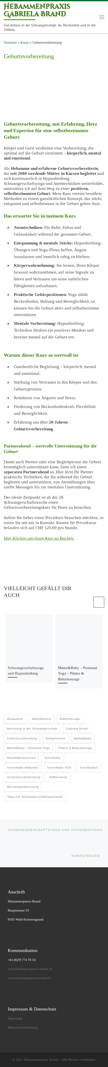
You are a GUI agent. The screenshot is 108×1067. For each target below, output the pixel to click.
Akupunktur (15, 718)
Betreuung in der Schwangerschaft (32, 728)
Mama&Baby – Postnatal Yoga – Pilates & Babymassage (77, 673)
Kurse (25, 42)
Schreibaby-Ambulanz (23, 767)
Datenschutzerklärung (23, 1027)
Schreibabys (89, 767)
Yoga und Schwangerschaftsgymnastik (35, 796)
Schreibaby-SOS (59, 767)
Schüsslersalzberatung (23, 777)
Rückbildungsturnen (21, 757)
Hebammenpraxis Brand (41, 1059)
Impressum (15, 1018)
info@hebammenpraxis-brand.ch (30, 969)
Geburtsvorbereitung (22, 738)
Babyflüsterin (41, 718)
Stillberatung (58, 777)
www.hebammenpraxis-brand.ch (29, 978)
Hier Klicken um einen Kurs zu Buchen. (39, 538)
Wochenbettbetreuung (23, 786)
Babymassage (70, 718)
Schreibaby (52, 757)
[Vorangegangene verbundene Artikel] (86, 602)
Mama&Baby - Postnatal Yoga (28, 747)
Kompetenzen (55, 738)
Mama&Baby (83, 738)
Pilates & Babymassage (75, 747)
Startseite (10, 42)
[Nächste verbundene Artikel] (98, 602)
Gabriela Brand (77, 728)
